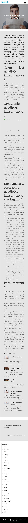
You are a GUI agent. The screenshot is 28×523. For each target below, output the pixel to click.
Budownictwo (7, 449)
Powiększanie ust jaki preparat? (15, 435)
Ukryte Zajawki (7, 501)
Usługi (5, 506)
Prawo (5, 479)
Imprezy (6, 460)
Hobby (5, 457)
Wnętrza (6, 509)
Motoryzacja (7, 468)
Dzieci (5, 452)
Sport (5, 490)
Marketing (6, 463)
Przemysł (6, 482)
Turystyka (6, 498)
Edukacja (6, 454)
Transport (6, 495)
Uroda (5, 504)
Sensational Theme (14, 521)
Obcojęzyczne (7, 474)
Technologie (7, 493)
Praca (5, 476)
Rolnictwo (6, 485)
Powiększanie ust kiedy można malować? (12, 426)
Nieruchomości (7, 471)
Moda (5, 465)
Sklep (5, 487)
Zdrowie (6, 512)
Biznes (5, 446)
